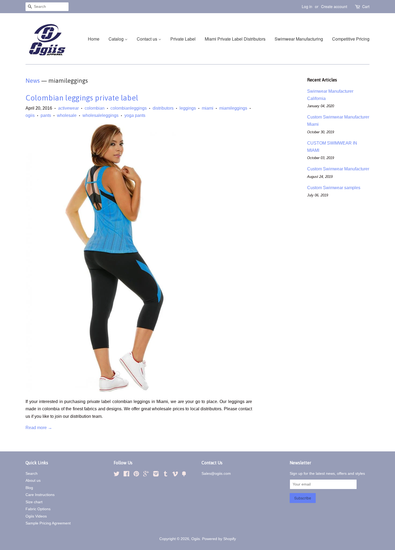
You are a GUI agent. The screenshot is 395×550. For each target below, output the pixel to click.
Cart (365, 6)
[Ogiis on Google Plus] (146, 475)
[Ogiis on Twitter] (117, 475)
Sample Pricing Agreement (48, 523)
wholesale (67, 115)
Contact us (147, 39)
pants (46, 115)
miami (207, 108)
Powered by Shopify (219, 539)
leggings (187, 108)
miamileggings (233, 108)
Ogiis (195, 539)
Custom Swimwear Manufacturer (338, 169)
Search (32, 474)
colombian (95, 108)
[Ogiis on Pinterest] (136, 475)
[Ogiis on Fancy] (184, 475)
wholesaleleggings (100, 115)
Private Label (183, 39)
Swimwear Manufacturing (299, 39)
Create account (334, 6)
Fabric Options (38, 509)
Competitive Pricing (350, 39)
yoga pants (134, 115)
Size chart (34, 502)
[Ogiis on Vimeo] (175, 475)
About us (33, 481)
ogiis (30, 115)
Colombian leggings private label (82, 98)
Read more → (39, 427)
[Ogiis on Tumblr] (165, 475)
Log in (307, 6)
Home (93, 39)
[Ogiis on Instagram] (156, 475)
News (33, 80)
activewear (68, 108)
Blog (29, 488)
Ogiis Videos (36, 516)
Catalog (117, 39)
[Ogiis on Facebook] (126, 475)
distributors (163, 108)
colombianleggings (128, 108)
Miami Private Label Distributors (235, 39)
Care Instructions (40, 495)
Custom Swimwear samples (333, 187)
